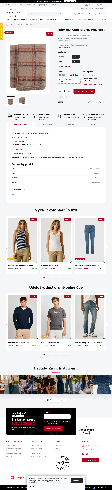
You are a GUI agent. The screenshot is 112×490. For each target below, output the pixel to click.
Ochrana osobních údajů (13, 454)
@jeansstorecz (56, 373)
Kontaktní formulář (90, 460)
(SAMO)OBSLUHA (11, 5)
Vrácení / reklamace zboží (27, 5)
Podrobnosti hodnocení (86, 35)
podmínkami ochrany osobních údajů (57, 422)
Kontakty (53, 5)
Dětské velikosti (35, 454)
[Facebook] (83, 453)
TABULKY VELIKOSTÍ (64, 66)
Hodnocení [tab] (47, 124)
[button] (44, 277)
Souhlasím (77, 480)
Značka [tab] (93, 124)
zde (37, 483)
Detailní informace (64, 48)
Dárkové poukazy (60, 451)
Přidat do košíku (82, 91)
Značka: (64, 40)
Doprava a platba (43, 5)
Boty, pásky (34, 451)
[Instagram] (86, 453)
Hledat (61, 14)
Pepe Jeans (58, 445)
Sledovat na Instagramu (57, 400)
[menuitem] (9, 19)
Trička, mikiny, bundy (37, 448)
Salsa (56, 448)
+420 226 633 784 (90, 449)
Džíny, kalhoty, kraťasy (37, 445)
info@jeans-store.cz (91, 446)
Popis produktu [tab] (20, 124)
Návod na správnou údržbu (39, 456)
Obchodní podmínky (12, 451)
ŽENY (17, 194)
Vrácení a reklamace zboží (14, 448)
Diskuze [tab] (71, 124)
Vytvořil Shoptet (87, 487)
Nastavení (34, 487)
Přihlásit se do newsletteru (53, 428)
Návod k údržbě (17, 149)
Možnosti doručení (92, 84)
